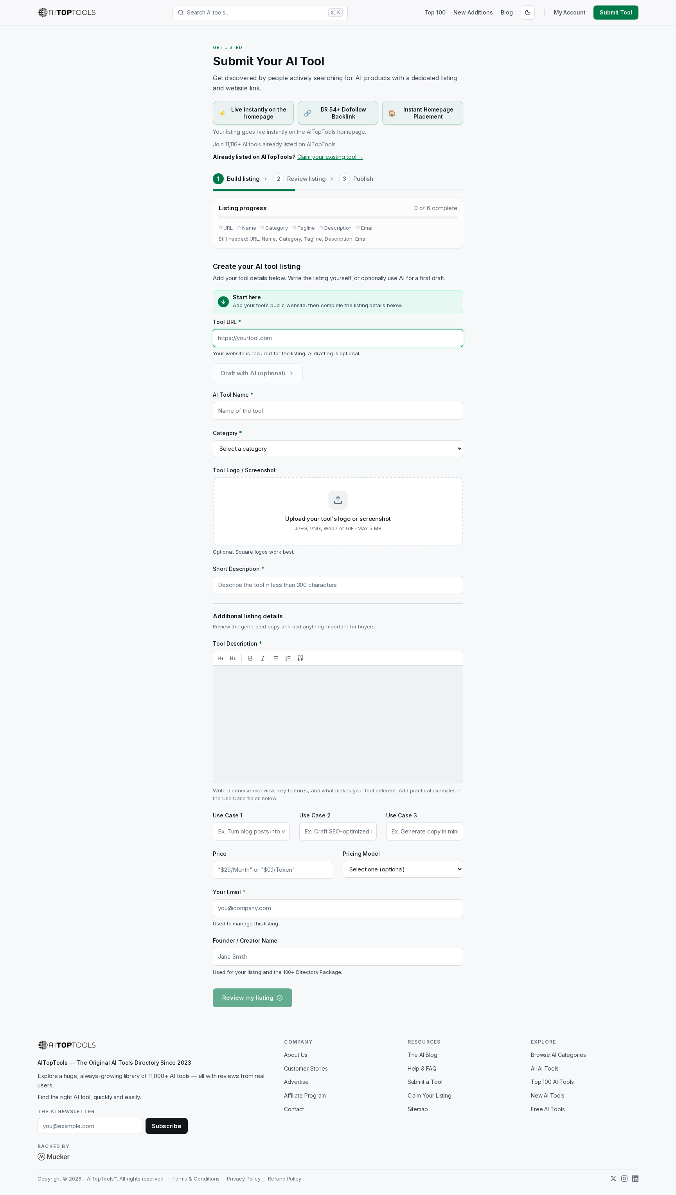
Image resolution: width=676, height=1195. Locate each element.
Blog (507, 12)
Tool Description (237, 643)
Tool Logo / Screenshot (244, 470)
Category (227, 433)
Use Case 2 (314, 815)
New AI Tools (548, 1095)
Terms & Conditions (196, 1178)
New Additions (473, 12)
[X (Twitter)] (613, 1178)
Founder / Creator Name (245, 940)
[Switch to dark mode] (528, 12)
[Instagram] (624, 1178)
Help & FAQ (422, 1068)
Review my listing (247, 997)
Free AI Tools (548, 1109)
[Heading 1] (220, 658)
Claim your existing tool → (330, 156)
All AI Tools (545, 1068)
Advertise (296, 1081)
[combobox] (256, 12)
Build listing (243, 178)
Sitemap (418, 1109)
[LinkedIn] (635, 1178)
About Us (295, 1054)
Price (220, 853)
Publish (363, 178)
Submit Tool (616, 12)
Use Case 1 (228, 815)
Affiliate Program (305, 1095)
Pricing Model (361, 853)
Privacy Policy (244, 1178)
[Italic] (262, 658)
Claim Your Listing (430, 1095)
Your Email (229, 892)
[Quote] (300, 658)
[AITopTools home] (67, 12)
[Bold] (250, 658)
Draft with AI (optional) (253, 373)
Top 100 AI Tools (552, 1081)
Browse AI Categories (558, 1054)
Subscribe (167, 1126)
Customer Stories (306, 1068)
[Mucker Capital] (54, 1157)
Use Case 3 (401, 815)
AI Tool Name (233, 394)
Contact (294, 1109)
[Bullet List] (275, 658)
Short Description (238, 568)
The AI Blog (422, 1054)
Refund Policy (284, 1178)
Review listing (306, 178)
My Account (570, 12)
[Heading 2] (232, 658)
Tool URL (227, 322)
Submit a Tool (425, 1081)
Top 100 (435, 12)
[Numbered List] (287, 658)
